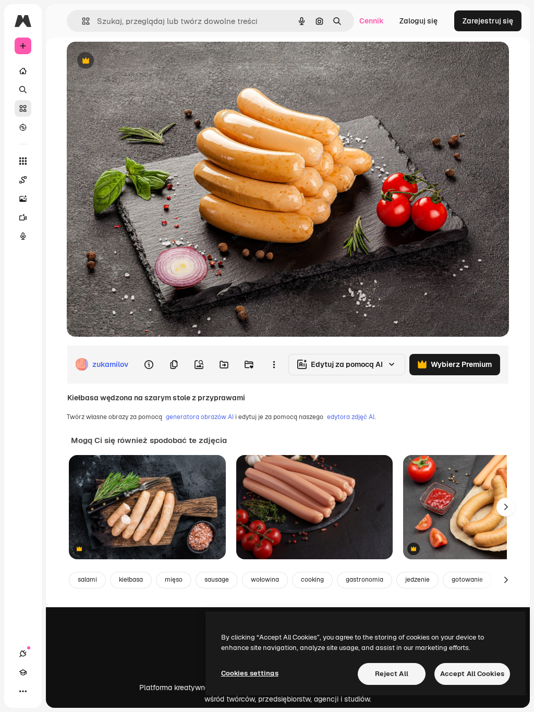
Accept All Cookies (472, 673)
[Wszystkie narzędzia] (23, 161)
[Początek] (23, 71)
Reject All (391, 673)
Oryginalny (139, 61)
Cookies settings (249, 673)
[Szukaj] (23, 89)
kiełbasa (131, 579)
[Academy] (23, 672)
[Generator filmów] (23, 217)
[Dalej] (505, 507)
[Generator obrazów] (23, 198)
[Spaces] (23, 179)
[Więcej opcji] (273, 364)
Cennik (371, 21)
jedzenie (417, 579)
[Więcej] (23, 691)
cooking (312, 579)
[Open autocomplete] (81, 21)
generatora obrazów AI (200, 417)
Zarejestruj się (488, 21)
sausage (216, 579)
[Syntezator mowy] (23, 236)
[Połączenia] (23, 653)
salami (87, 579)
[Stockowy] (23, 108)
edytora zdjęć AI (350, 417)
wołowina (265, 579)
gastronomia (364, 579)
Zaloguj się (418, 21)
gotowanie (467, 579)
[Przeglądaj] (23, 127)
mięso (174, 579)
